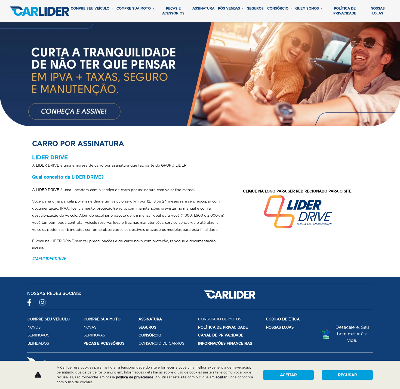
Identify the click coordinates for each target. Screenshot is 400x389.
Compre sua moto (134, 8)
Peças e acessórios (173, 10)
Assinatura (203, 8)
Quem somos (307, 8)
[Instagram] (42, 299)
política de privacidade (134, 377)
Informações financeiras (225, 343)
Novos (34, 327)
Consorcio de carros (161, 343)
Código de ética (283, 319)
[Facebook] (30, 299)
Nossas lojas (378, 10)
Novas (90, 327)
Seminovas (94, 335)
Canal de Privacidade (221, 335)
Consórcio (278, 8)
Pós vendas (229, 8)
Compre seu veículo (90, 8)
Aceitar (288, 375)
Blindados (38, 343)
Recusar (347, 375)
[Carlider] (39, 11)
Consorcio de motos (219, 319)
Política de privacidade (344, 10)
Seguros (255, 8)
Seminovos (38, 335)
